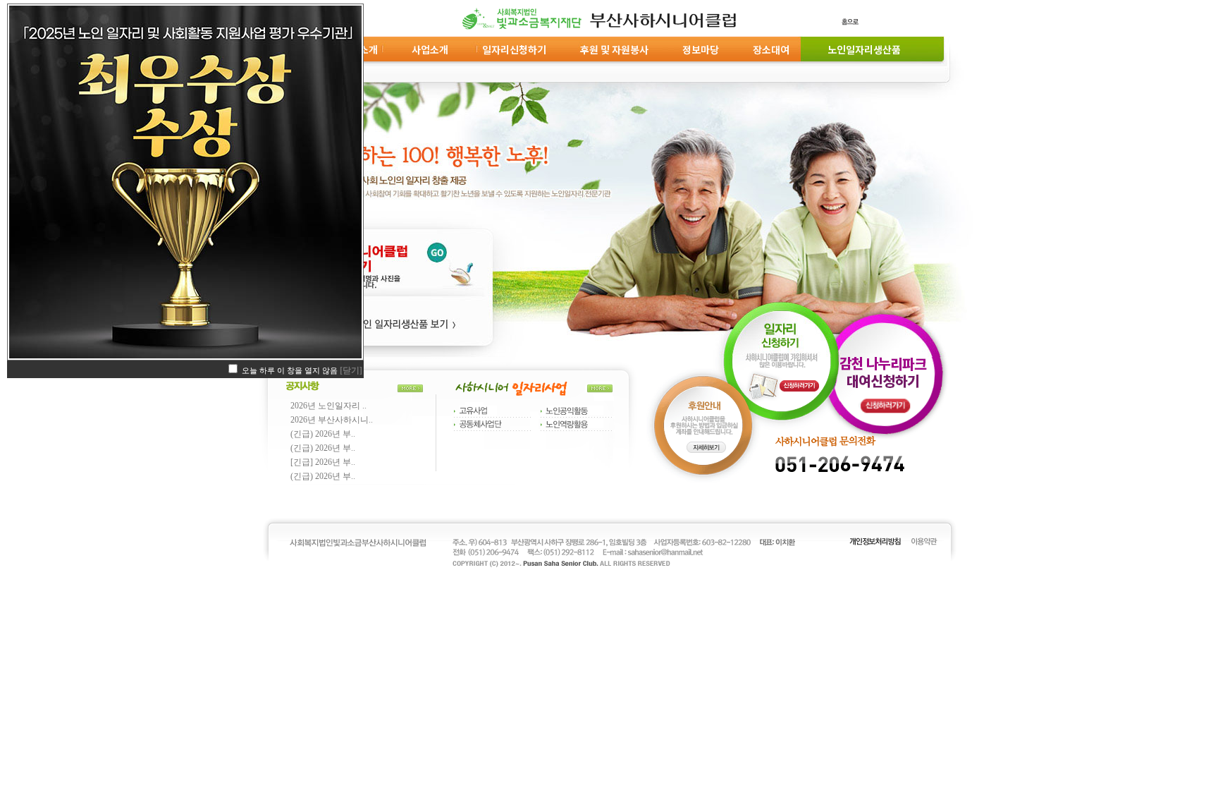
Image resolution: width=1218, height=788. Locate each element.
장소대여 (771, 49)
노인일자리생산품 (862, 49)
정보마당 (700, 49)
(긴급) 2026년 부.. (322, 434)
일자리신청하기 (514, 49)
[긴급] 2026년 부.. (322, 462)
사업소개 (430, 49)
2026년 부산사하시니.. (331, 420)
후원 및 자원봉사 (614, 49)
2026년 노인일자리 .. (328, 406)
